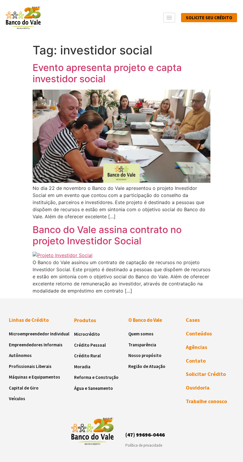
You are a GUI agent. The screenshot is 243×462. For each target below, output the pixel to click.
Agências (196, 347)
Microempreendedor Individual (39, 334)
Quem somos (141, 334)
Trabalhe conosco (206, 401)
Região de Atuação (146, 366)
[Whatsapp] (163, 421)
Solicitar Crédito (206, 374)
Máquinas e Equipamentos (34, 377)
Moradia (82, 366)
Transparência (142, 345)
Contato (196, 360)
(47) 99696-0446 (145, 434)
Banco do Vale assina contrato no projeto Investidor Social (107, 235)
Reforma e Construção (96, 377)
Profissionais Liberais (30, 366)
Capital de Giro (24, 388)
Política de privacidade (143, 445)
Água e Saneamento (93, 388)
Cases (193, 319)
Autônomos (20, 355)
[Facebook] (141, 421)
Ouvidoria (198, 387)
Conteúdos (199, 333)
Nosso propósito (145, 355)
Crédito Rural (87, 355)
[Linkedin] (152, 421)
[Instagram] (130, 421)
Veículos (17, 398)
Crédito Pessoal (90, 345)
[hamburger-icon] (169, 17)
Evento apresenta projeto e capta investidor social (107, 73)
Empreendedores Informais (36, 345)
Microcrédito (87, 334)
